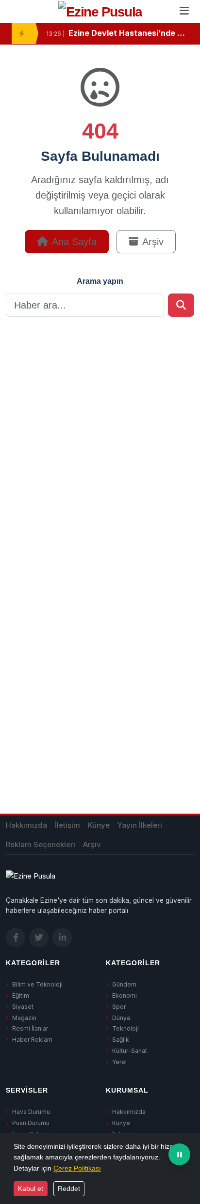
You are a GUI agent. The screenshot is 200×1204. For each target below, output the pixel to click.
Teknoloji (125, 1028)
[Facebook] (15, 937)
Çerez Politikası (77, 1168)
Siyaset (22, 1006)
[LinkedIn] (62, 937)
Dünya (121, 1017)
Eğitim (20, 995)
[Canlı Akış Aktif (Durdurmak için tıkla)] (179, 1154)
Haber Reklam (32, 1039)
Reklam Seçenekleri (40, 844)
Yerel (119, 1061)
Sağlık (120, 1039)
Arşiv (153, 241)
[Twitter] (39, 937)
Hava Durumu (31, 1111)
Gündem (124, 984)
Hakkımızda (26, 825)
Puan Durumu (31, 1123)
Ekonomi (124, 995)
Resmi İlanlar (30, 1028)
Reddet (69, 1188)
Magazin (24, 1017)
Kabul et (30, 1188)
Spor (119, 1006)
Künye (99, 825)
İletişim (67, 825)
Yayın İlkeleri (139, 825)
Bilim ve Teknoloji (37, 984)
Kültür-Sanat (129, 1050)
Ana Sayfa (74, 241)
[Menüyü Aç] (184, 11)
